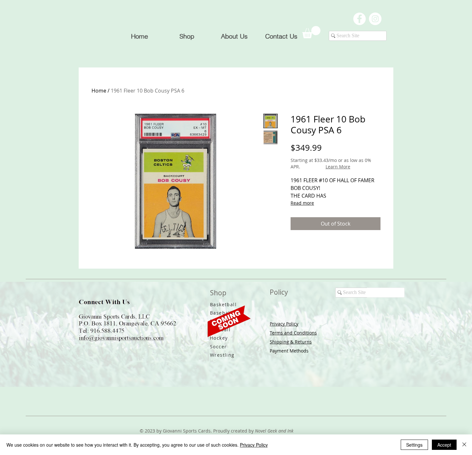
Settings (414, 445)
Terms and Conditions (293, 333)
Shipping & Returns (291, 342)
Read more (302, 203)
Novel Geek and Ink (274, 431)
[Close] (464, 445)
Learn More (338, 167)
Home (99, 90)
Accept (444, 445)
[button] (311, 32)
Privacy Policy (284, 324)
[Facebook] (359, 19)
